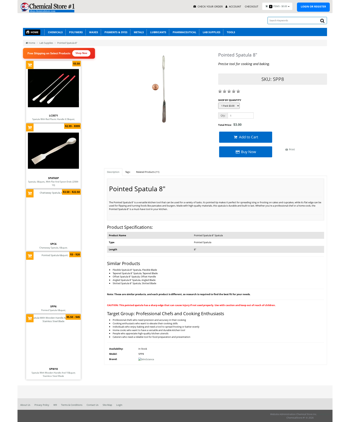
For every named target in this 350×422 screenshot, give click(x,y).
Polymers (75, 32)
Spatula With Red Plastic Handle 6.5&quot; (53, 119)
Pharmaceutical (183, 32)
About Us (25, 405)
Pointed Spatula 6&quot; (53, 310)
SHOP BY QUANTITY (229, 100)
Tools (230, 32)
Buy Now (248, 151)
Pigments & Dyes (115, 32)
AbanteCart (323, 414)
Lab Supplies (210, 32)
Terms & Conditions (71, 405)
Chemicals (54, 32)
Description (113, 172)
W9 (55, 405)
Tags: (127, 172)
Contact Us (92, 405)
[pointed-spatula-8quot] (158, 89)
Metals (138, 32)
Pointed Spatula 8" (67, 42)
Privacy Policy (41, 405)
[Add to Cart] (30, 65)
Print (291, 149)
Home (34, 32)
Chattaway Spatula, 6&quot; (53, 247)
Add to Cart (248, 137)
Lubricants (157, 32)
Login (119, 405)
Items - (278, 6)
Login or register (313, 6)
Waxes (93, 32)
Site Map (107, 405)
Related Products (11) (147, 172)
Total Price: (230, 124)
